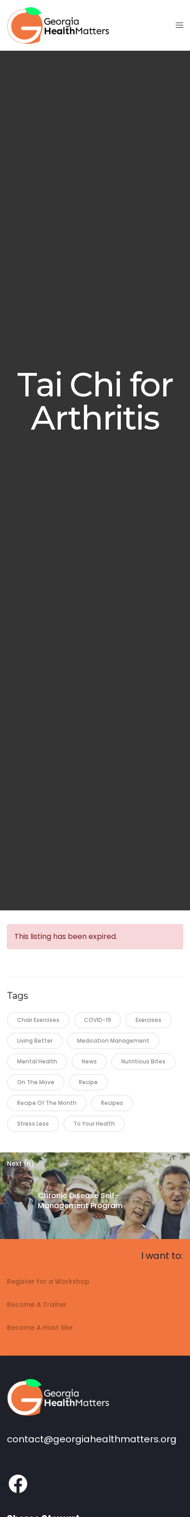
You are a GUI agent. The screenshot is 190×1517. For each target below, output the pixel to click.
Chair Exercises (38, 1020)
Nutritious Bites (143, 1061)
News (89, 1061)
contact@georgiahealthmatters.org (92, 1439)
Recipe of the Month (47, 1103)
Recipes (112, 1103)
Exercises (148, 1020)
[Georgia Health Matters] (58, 25)
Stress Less (33, 1123)
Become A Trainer (37, 1304)
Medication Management (113, 1041)
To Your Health (94, 1123)
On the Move (35, 1082)
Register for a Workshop (48, 1281)
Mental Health (37, 1061)
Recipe (88, 1082)
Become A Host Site (39, 1327)
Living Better (35, 1041)
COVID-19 (97, 1020)
